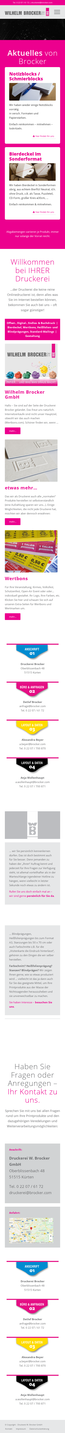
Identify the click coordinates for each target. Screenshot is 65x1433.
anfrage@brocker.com (32, 706)
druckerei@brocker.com (41, 2)
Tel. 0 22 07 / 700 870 (32, 748)
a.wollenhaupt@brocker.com (32, 782)
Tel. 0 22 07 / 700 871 (32, 786)
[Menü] (55, 12)
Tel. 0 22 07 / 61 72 (21, 2)
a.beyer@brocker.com (32, 744)
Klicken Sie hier (14, 600)
